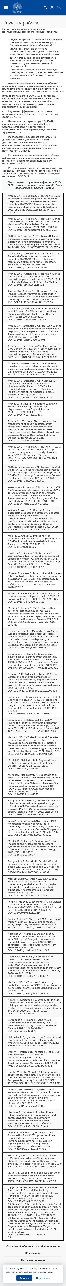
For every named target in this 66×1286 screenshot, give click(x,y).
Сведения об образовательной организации (33, 1246)
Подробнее (43, 1278)
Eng (58, 7)
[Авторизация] (53, 7)
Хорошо (24, 1278)
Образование (33, 1253)
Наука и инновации (33, 1260)
